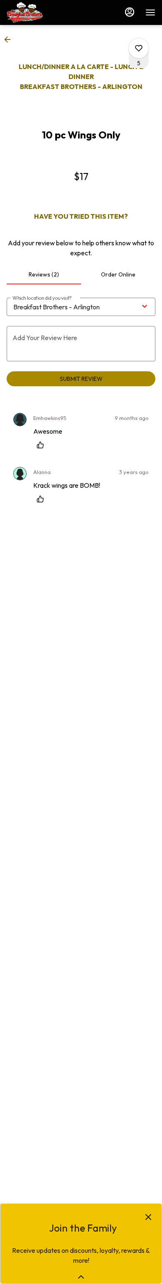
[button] (10, 39)
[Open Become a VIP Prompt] (81, 1277)
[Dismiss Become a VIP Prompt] (148, 1217)
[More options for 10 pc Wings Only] (139, 48)
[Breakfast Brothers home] (44, 12)
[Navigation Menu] (150, 12)
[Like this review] (42, 445)
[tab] (44, 274)
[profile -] (130, 12)
